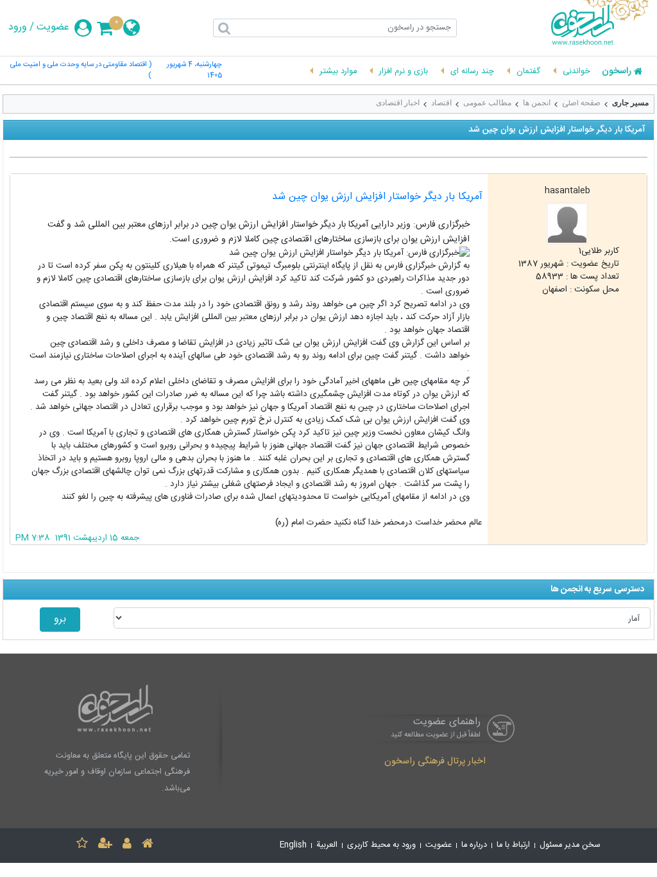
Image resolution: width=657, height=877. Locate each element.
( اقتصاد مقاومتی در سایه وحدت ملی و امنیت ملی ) (80, 71)
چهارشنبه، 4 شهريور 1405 (194, 71)
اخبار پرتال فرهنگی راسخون (435, 762)
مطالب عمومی (487, 102)
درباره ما (474, 845)
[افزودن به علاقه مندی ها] (82, 845)
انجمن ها (536, 102)
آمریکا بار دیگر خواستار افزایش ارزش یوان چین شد (377, 196)
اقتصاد (441, 102)
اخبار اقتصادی (398, 102)
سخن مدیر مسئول (570, 845)
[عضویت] (105, 845)
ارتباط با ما (513, 845)
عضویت (53, 27)
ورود (17, 27)
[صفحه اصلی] (147, 845)
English (293, 845)
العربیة (326, 845)
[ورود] (127, 845)
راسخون (616, 72)
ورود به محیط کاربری (381, 845)
